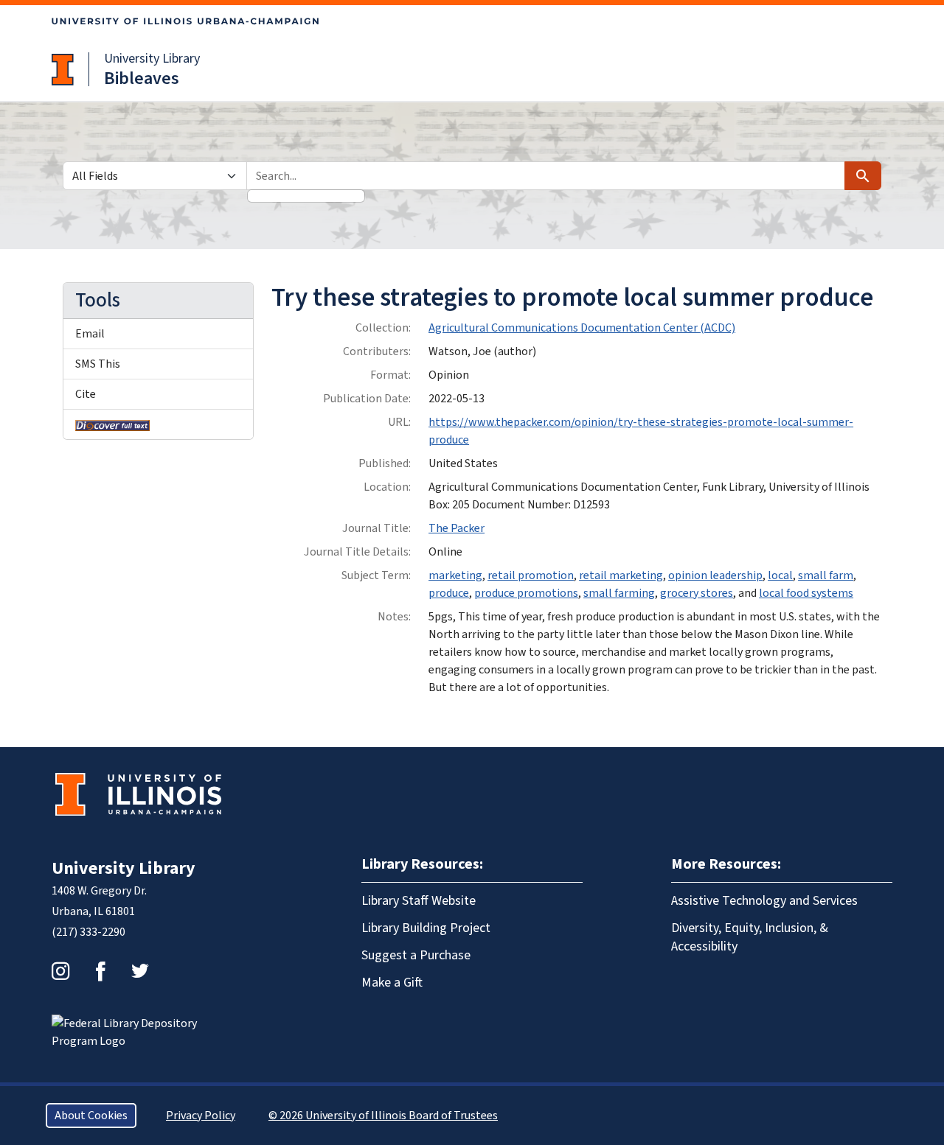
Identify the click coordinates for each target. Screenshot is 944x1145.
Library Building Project (425, 928)
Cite (85, 394)
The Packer (456, 528)
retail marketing (621, 575)
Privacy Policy (200, 1115)
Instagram (60, 971)
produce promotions (526, 593)
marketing (455, 575)
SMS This (97, 364)
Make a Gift (392, 982)
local (780, 575)
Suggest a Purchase (416, 955)
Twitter (140, 971)
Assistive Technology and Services (764, 901)
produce (448, 593)
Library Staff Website (418, 901)
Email (90, 334)
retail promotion (530, 575)
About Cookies (91, 1115)
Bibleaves (141, 78)
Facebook (100, 971)
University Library (152, 58)
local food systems (806, 593)
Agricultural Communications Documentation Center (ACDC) (581, 328)
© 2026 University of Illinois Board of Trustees (383, 1115)
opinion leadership (715, 575)
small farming (619, 593)
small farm (825, 575)
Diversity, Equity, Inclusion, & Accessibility (749, 937)
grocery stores (696, 593)
